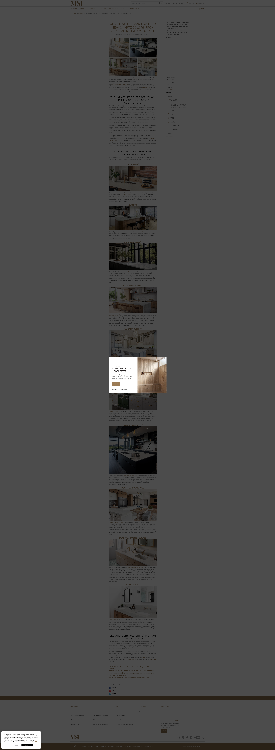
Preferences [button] (28, 738)
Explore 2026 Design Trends (119, 389)
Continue (27, 745)
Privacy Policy (35, 741)
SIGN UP (116, 384)
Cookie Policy (27, 741)
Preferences (15, 745)
